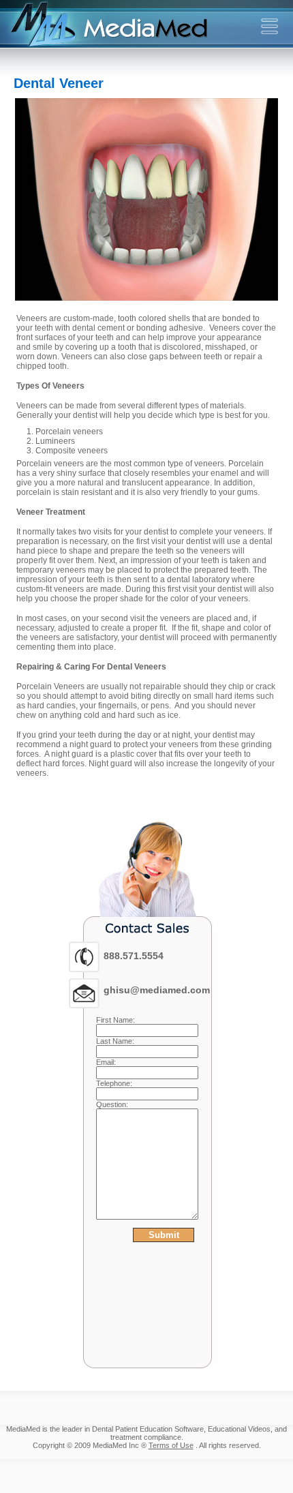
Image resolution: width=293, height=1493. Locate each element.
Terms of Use (171, 1445)
